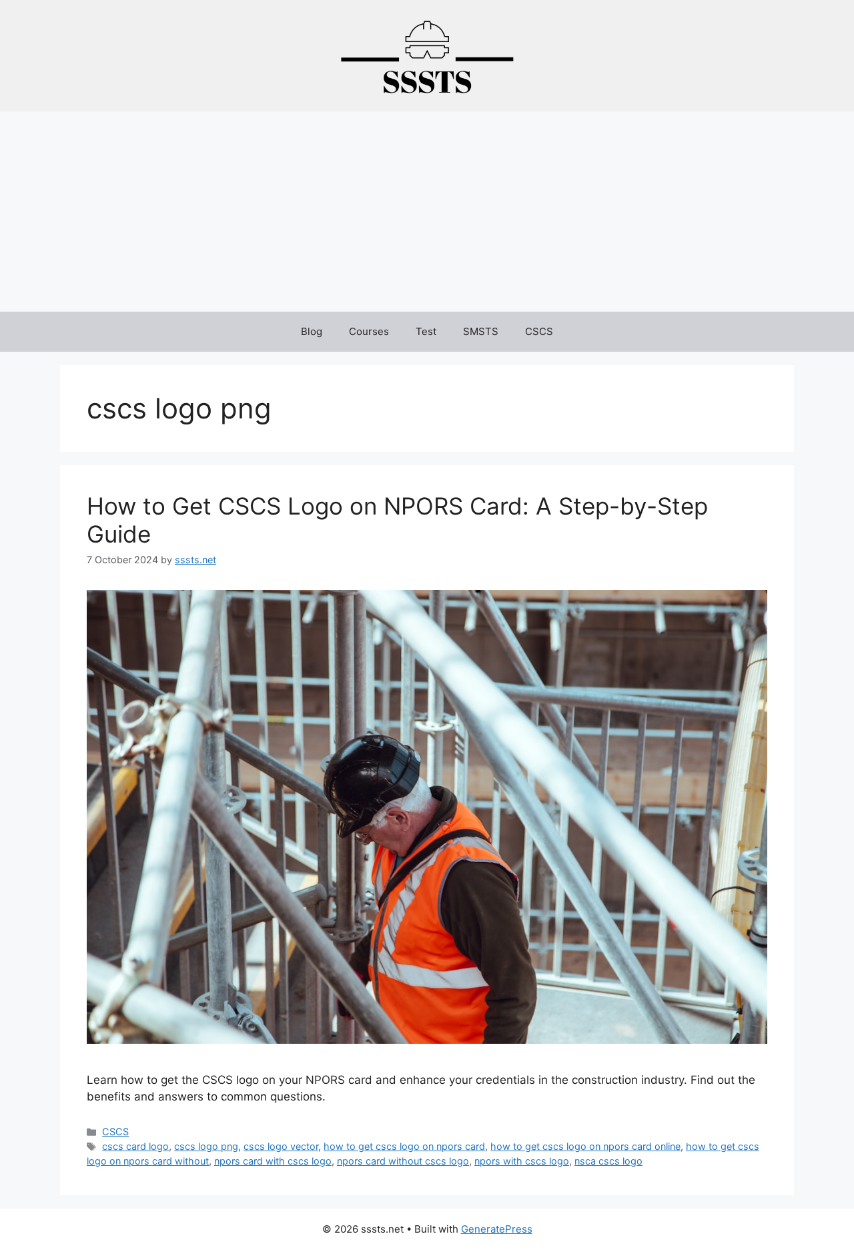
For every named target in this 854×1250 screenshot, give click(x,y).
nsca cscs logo (608, 1161)
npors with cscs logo (521, 1161)
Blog (311, 331)
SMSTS (480, 331)
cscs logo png (206, 1146)
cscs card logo (135, 1146)
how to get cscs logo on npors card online (585, 1146)
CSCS (539, 331)
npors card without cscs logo (403, 1161)
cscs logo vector (281, 1146)
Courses (369, 331)
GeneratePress (496, 1229)
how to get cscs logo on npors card (404, 1146)
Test (426, 331)
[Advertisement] (427, 211)
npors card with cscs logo (273, 1161)
